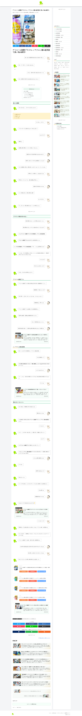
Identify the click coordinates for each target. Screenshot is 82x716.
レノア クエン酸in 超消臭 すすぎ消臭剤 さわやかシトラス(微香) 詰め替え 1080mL (33, 587)
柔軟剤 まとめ (59, 41)
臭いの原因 (26, 91)
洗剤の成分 (58, 43)
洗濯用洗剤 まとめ (59, 47)
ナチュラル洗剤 (59, 31)
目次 (30, 89)
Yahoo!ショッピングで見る (41, 571)
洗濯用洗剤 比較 (59, 49)
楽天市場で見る (33, 571)
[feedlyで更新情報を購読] (31, 632)
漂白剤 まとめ (59, 53)
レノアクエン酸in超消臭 (29, 95)
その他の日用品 (59, 29)
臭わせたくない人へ (27, 97)
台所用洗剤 (58, 33)
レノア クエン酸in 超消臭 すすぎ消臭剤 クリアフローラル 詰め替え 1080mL (32, 597)
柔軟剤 (57, 39)
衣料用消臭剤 (58, 55)
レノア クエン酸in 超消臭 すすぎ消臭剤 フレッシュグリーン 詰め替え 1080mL (32, 578)
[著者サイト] (19, 632)
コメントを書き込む (31, 704)
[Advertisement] (62, 16)
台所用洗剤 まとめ (59, 35)
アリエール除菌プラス (29, 94)
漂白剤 (57, 51)
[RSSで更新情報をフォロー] (44, 632)
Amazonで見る (24, 571)
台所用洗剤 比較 (59, 37)
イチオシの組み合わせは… (28, 92)
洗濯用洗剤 (58, 45)
